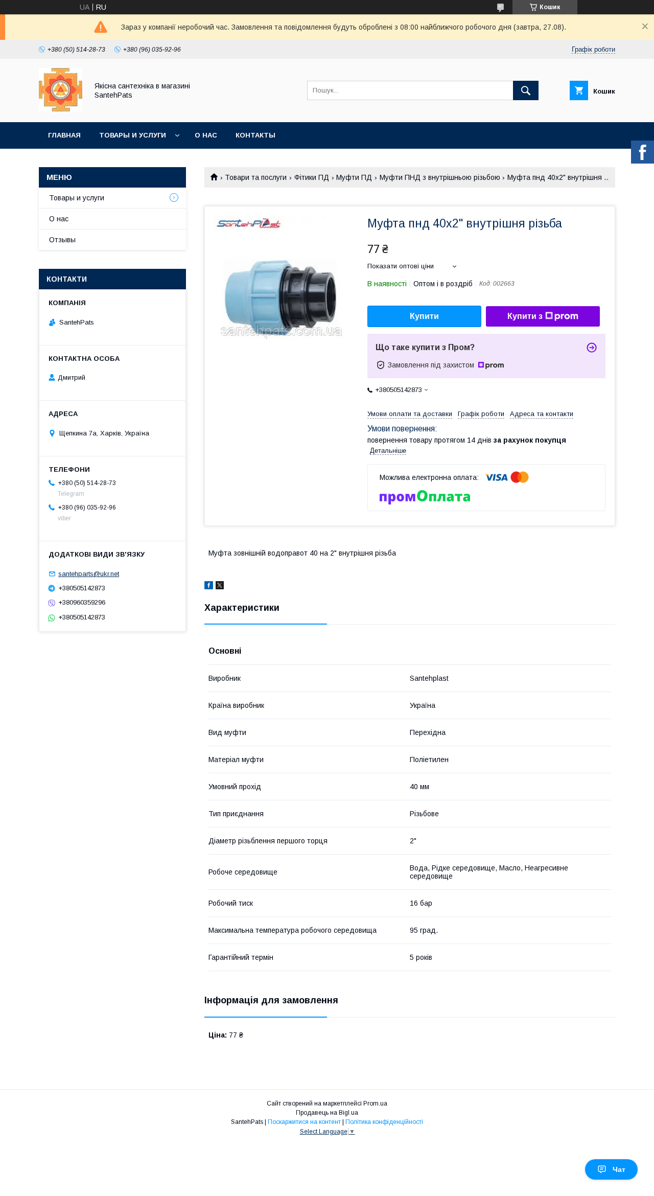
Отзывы (62, 240)
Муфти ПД (354, 177)
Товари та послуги (256, 177)
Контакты (255, 135)
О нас (206, 135)
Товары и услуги (132, 135)
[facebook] (208, 587)
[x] (220, 587)
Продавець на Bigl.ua (327, 1112)
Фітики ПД (311, 177)
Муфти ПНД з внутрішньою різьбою (440, 177)
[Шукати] (526, 90)
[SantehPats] (60, 109)
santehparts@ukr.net (88, 574)
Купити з (525, 316)
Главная (64, 135)
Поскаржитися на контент (304, 1121)
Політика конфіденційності (384, 1121)
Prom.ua (375, 1103)
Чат (619, 1169)
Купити (424, 316)
